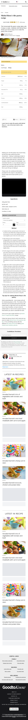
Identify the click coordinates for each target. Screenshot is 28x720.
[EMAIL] (12, 358)
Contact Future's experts (14, 694)
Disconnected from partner (21, 679)
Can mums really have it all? (7, 679)
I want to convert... (6, 218)
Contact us (14, 696)
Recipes (6, 12)
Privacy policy (14, 700)
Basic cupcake (7, 671)
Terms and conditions (14, 698)
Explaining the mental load (21, 677)
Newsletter (23, 119)
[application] (14, 187)
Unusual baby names (21, 660)
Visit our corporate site (18, 714)
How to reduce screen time (7, 660)
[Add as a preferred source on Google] (14, 709)
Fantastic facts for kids (7, 663)
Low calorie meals (20, 671)
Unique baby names (13, 6)
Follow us (16, 119)
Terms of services (16, 341)
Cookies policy (14, 702)
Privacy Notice (18, 342)
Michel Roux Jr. (9, 34)
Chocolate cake (20, 669)
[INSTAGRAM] (10, 358)
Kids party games (20, 663)
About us (14, 691)
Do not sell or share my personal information (14, 704)
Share (5, 119)
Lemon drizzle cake (7, 669)
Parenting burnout (7, 677)
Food (2, 12)
